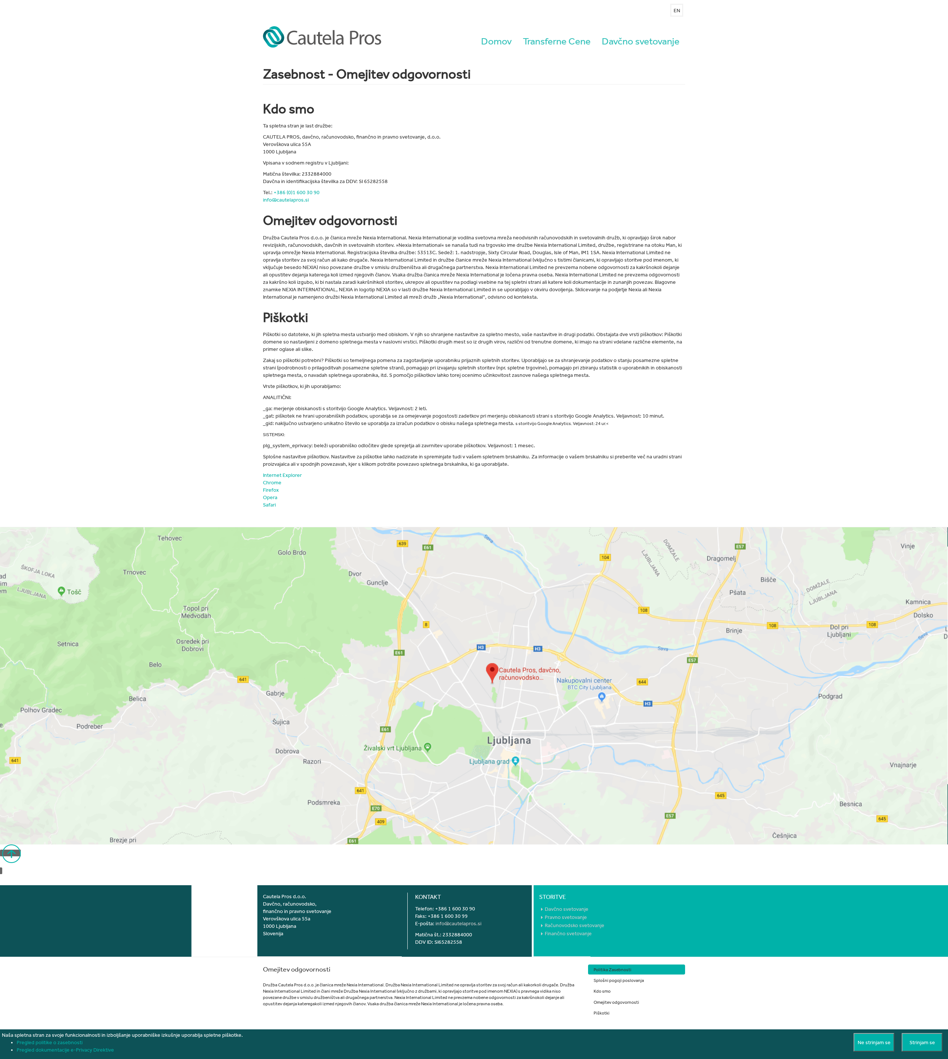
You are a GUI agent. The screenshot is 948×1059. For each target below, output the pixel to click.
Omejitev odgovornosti (616, 1002)
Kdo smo (602, 990)
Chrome (272, 482)
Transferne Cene (557, 41)
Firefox (271, 490)
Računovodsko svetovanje (574, 925)
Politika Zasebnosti (612, 969)
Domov (496, 41)
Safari (269, 505)
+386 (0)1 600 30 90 (297, 192)
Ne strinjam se (874, 1042)
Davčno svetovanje (641, 41)
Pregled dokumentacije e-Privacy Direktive (65, 1050)
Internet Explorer (282, 475)
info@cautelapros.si (286, 200)
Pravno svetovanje (566, 917)
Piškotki (602, 1012)
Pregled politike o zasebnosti (50, 1042)
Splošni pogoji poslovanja (619, 980)
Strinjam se (922, 1042)
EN (677, 10)
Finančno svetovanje (568, 933)
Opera (270, 497)
